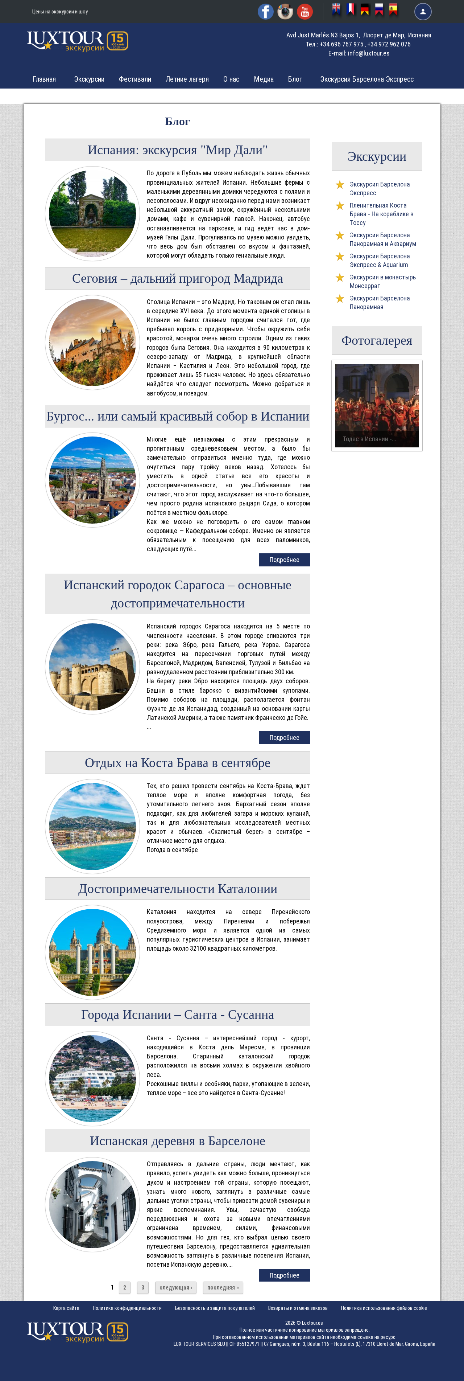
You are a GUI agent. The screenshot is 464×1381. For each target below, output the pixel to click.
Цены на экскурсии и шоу (60, 11)
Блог (295, 79)
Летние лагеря (187, 79)
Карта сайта (66, 1308)
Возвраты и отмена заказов (298, 1308)
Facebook (266, 12)
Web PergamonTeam (441, 1371)
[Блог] (380, 11)
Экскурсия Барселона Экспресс (367, 79)
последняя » (223, 1287)
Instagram (285, 12)
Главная (44, 79)
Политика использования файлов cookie (384, 1308)
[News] (337, 11)
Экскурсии (89, 79)
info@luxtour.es (369, 53)
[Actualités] (351, 11)
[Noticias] (394, 11)
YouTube (305, 12)
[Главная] (78, 46)
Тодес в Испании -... (369, 439)
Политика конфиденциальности (127, 1308)
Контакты (344, 95)
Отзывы (300, 95)
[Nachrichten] (365, 11)
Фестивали (135, 79)
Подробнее (284, 560)
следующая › (176, 1287)
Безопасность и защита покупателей (215, 1308)
